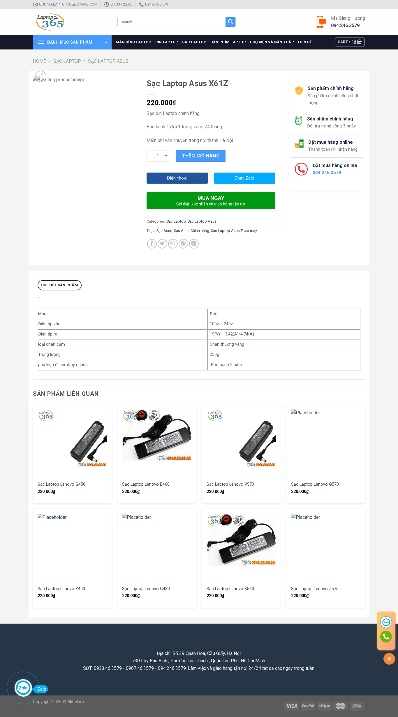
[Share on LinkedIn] (194, 244)
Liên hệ (305, 42)
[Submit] (230, 22)
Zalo (41, 689)
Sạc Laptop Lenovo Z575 (315, 588)
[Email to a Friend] (173, 244)
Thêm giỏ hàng (200, 156)
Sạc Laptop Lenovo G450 (61, 484)
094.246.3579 (345, 25)
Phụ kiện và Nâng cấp (272, 42)
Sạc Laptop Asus (108, 61)
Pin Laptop (166, 42)
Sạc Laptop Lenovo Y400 (61, 588)
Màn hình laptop (133, 42)
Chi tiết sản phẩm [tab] (59, 285)
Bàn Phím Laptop (228, 42)
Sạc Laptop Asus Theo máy (234, 230)
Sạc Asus (164, 230)
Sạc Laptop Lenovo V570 (230, 484)
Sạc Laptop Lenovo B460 (146, 484)
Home (39, 61)
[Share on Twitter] (162, 244)
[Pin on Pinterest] (183, 244)
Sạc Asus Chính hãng (191, 230)
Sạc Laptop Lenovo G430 (146, 588)
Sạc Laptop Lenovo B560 (230, 588)
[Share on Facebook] (152, 244)
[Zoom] (40, 76)
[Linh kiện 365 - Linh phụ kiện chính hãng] (71, 22)
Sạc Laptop (194, 42)
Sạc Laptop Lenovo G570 (315, 484)
